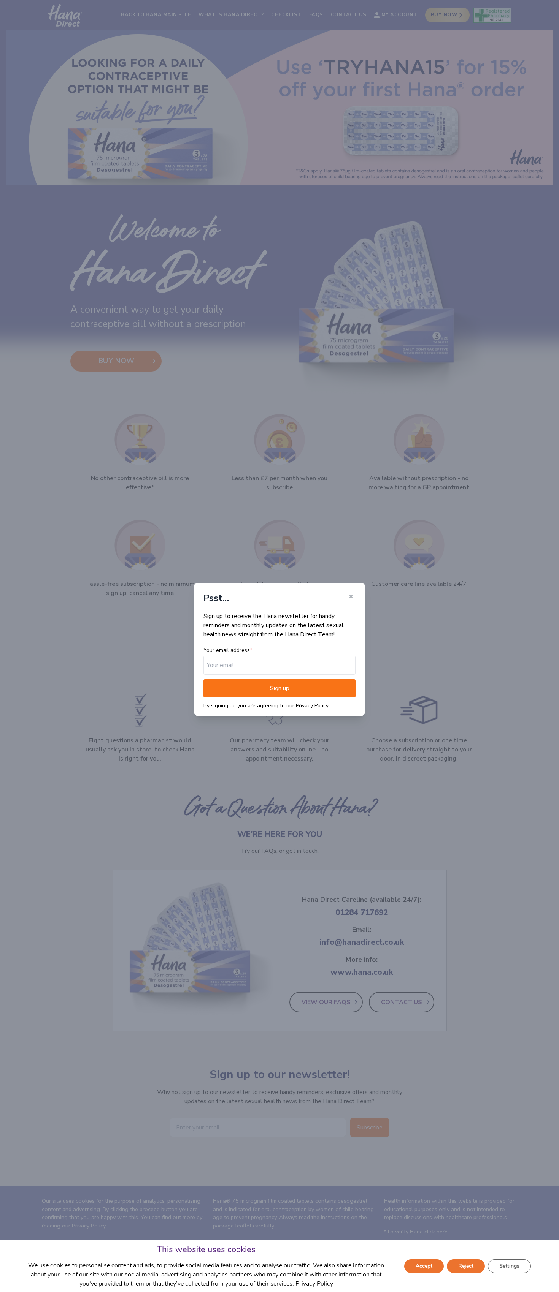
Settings (509, 1266)
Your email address (226, 650)
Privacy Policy (312, 705)
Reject (465, 1266)
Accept (424, 1266)
